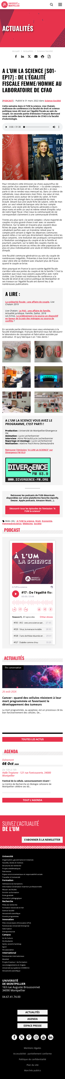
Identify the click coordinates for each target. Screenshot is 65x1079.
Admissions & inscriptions (12, 884)
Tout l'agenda (32, 800)
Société (37, 523)
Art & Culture (7, 938)
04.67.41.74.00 (11, 997)
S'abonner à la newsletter (42, 839)
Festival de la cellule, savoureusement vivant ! (26, 780)
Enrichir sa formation (10, 892)
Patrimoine (6, 871)
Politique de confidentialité (32, 1059)
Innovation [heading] (8, 919)
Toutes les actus (32, 739)
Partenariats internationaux (13, 956)
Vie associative (8, 950)
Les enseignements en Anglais (14, 965)
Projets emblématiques (11, 868)
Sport (4, 947)
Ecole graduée (7, 895)
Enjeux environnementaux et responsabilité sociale (22, 874)
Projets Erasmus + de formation (14, 962)
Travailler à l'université (11, 877)
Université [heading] (7, 856)
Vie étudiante (7, 941)
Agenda (32, 1019)
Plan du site (33, 1064)
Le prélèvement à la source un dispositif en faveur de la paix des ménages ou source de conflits (31, 318)
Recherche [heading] (7, 901)
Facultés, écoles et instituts (12, 863)
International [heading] (9, 953)
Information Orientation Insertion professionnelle (22, 886)
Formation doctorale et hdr (13, 907)
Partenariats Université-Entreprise (15, 926)
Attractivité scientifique (11, 913)
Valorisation (7, 929)
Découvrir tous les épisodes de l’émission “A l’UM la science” (32, 510)
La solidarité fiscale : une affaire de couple (27, 301)
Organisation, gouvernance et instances (17, 860)
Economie (47, 521)
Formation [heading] (7, 880)
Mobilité (5, 959)
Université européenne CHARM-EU (15, 968)
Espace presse (33, 1025)
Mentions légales (32, 1048)
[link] (16, 56)
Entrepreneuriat (8, 931)
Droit (38, 521)
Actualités (32, 1012)
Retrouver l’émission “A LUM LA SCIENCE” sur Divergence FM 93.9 (29, 451)
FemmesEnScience (11, 523)
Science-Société (53, 100)
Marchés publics (32, 1070)
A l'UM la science (25, 521)
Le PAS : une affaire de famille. (35, 310)
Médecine (28, 523)
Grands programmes (10, 916)
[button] (35, 56)
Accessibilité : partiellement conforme (32, 1053)
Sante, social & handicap (11, 944)
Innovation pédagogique (12, 898)
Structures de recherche (11, 865)
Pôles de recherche (9, 905)
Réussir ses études (9, 889)
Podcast (8, 100)
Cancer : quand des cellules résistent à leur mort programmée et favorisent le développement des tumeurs (31, 701)
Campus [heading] (6, 934)
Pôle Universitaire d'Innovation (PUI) (16, 923)
